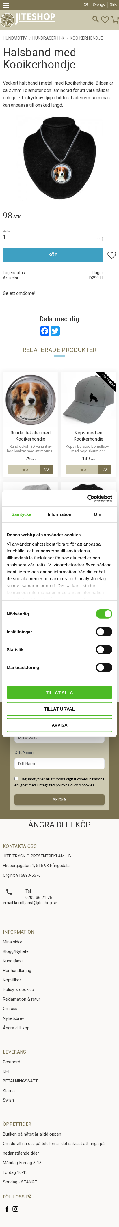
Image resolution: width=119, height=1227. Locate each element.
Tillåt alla (59, 692)
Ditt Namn (24, 753)
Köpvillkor (12, 980)
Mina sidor (12, 942)
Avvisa (60, 725)
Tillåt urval (59, 708)
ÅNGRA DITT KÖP (59, 824)
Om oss (10, 1008)
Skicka (59, 799)
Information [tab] (59, 514)
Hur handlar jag (17, 970)
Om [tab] (97, 514)
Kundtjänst (13, 961)
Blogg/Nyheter (16, 951)
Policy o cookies (81, 785)
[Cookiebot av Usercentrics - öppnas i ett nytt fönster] (87, 498)
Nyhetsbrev (13, 1018)
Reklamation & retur (21, 999)
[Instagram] (15, 1209)
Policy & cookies (18, 989)
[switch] (104, 631)
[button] (8, 6)
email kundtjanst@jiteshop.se (30, 902)
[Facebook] (7, 1209)
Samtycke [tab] (21, 514)
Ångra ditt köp (16, 1028)
